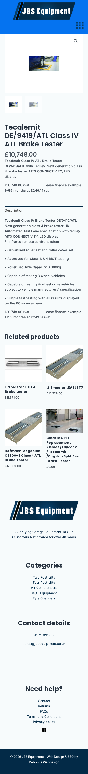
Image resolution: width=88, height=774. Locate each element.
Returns (44, 706)
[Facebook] (44, 730)
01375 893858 (44, 635)
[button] (76, 41)
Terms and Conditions (44, 716)
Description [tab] (14, 210)
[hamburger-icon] (79, 25)
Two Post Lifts (44, 577)
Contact (44, 701)
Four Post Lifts (44, 582)
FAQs (44, 711)
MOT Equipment (44, 593)
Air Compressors (44, 588)
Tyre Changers (44, 598)
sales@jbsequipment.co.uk (44, 644)
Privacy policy (44, 722)
